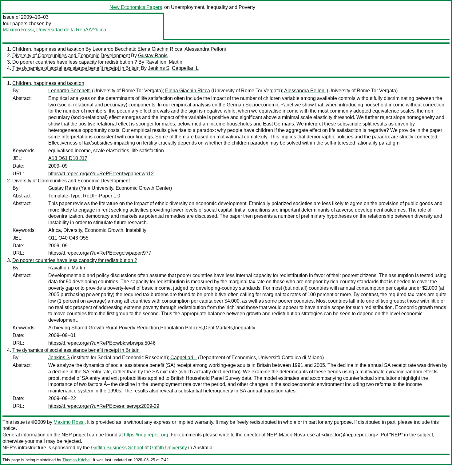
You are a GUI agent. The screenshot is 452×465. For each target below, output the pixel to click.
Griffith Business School (117, 447)
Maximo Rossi (18, 29)
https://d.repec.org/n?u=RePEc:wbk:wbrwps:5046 (102, 343)
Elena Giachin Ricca (159, 49)
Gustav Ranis (153, 55)
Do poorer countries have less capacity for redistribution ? (74, 62)
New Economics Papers (135, 7)
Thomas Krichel (76, 460)
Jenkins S (158, 68)
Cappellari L (185, 68)
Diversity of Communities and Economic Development (71, 55)
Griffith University (168, 447)
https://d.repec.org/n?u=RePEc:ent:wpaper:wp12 (101, 173)
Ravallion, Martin (163, 62)
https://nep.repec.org (146, 434)
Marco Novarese (297, 434)
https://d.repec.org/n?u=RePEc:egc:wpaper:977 (99, 253)
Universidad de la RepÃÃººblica (71, 29)
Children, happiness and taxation (48, 49)
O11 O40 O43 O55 (68, 237)
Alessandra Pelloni (205, 49)
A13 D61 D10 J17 (67, 158)
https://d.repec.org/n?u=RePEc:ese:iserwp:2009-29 (103, 406)
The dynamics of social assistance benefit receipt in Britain (76, 68)
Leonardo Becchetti (114, 49)
